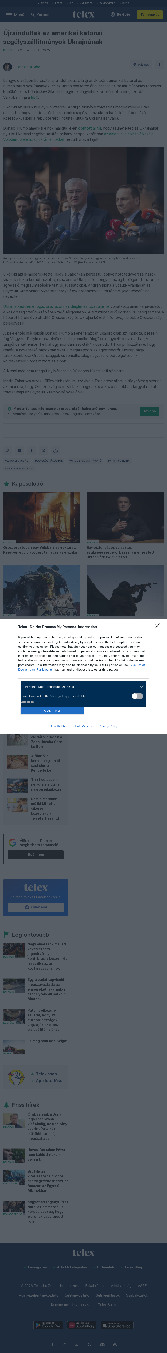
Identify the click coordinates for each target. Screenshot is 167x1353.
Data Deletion (59, 726)
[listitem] (82, 686)
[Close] (158, 627)
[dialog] (83, 676)
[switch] (137, 696)
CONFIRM (52, 710)
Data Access (83, 726)
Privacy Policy (108, 726)
